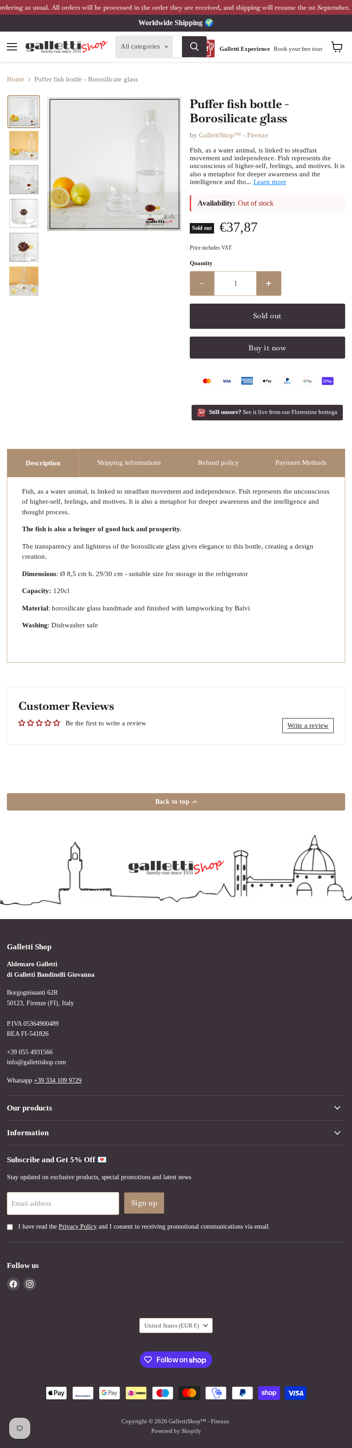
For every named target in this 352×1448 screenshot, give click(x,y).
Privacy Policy (78, 1226)
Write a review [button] (308, 725)
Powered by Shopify (176, 1430)
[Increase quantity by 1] (269, 283)
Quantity (201, 263)
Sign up (144, 1203)
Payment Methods (301, 462)
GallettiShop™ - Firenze (233, 135)
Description (43, 463)
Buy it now (267, 348)
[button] (23, 111)
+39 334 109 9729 (58, 1080)
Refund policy (218, 462)
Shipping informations (129, 462)
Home (15, 79)
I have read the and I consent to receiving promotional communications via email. (143, 1226)
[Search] (194, 46)
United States (171, 1325)
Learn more (269, 181)
